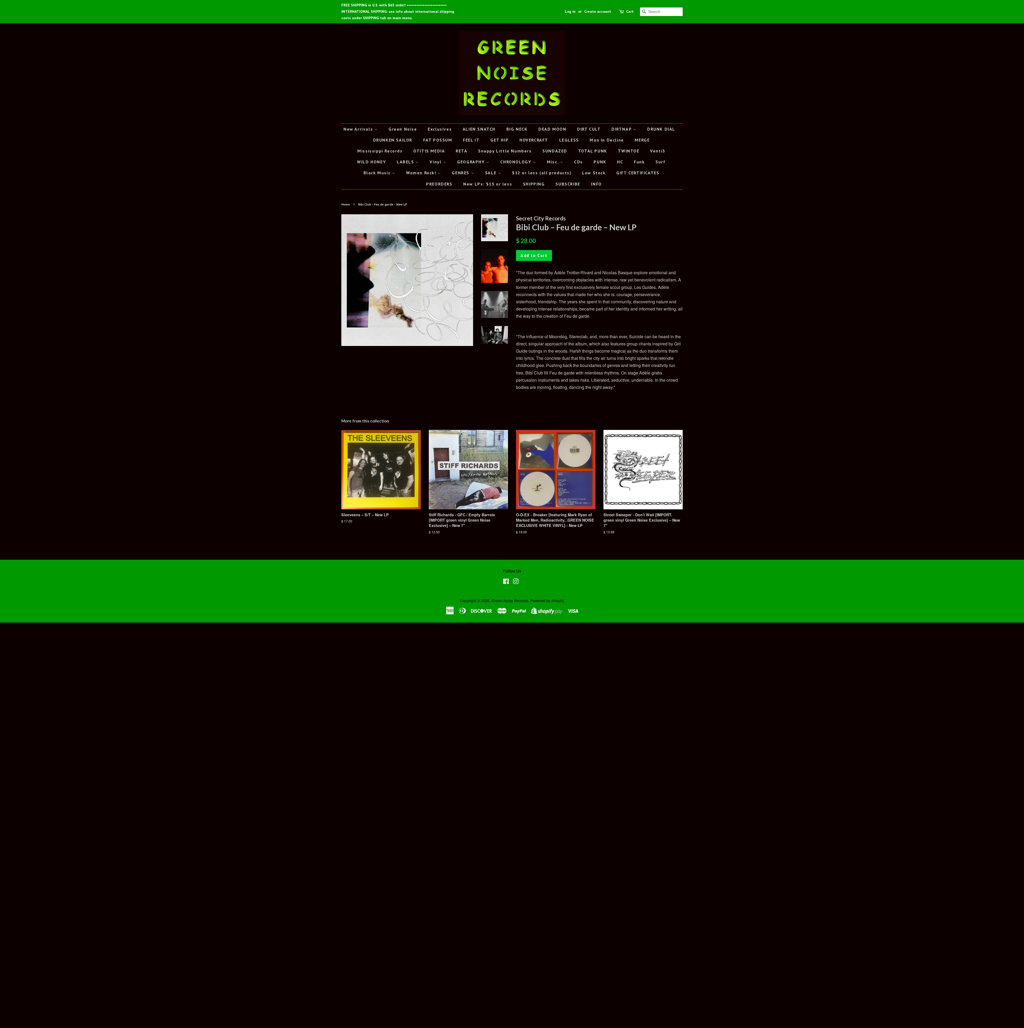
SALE (491, 172)
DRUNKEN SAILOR (392, 140)
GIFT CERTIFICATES (637, 172)
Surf (660, 161)
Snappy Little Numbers (505, 151)
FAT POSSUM (437, 140)
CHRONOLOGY (516, 161)
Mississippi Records (379, 151)
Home (345, 204)
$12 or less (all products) (541, 172)
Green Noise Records (510, 600)
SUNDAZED (554, 151)
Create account (597, 11)
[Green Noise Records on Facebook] (506, 582)
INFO (596, 184)
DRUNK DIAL (661, 129)
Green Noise (403, 129)
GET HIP (499, 140)
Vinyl (436, 161)
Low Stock (593, 172)
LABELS (406, 161)
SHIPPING (534, 184)
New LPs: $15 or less (487, 184)
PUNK (600, 161)
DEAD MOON (552, 129)
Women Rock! (422, 172)
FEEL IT (471, 140)
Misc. (553, 161)
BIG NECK (517, 129)
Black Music (377, 172)
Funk (639, 161)
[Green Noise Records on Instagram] (516, 582)
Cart (630, 11)
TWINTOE (628, 151)
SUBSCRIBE (567, 184)
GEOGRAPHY (471, 161)
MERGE (642, 140)
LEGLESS (569, 140)
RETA (461, 151)
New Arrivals (358, 129)
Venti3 (657, 151)
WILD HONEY (371, 161)
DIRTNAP (622, 129)
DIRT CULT (589, 129)
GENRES (461, 172)
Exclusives (440, 129)
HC (620, 161)
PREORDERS (439, 184)
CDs (578, 161)
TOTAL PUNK (592, 151)
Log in (570, 11)
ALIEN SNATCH (479, 129)
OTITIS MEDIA (429, 151)
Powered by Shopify (547, 600)
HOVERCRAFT (533, 140)
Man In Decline (607, 140)
